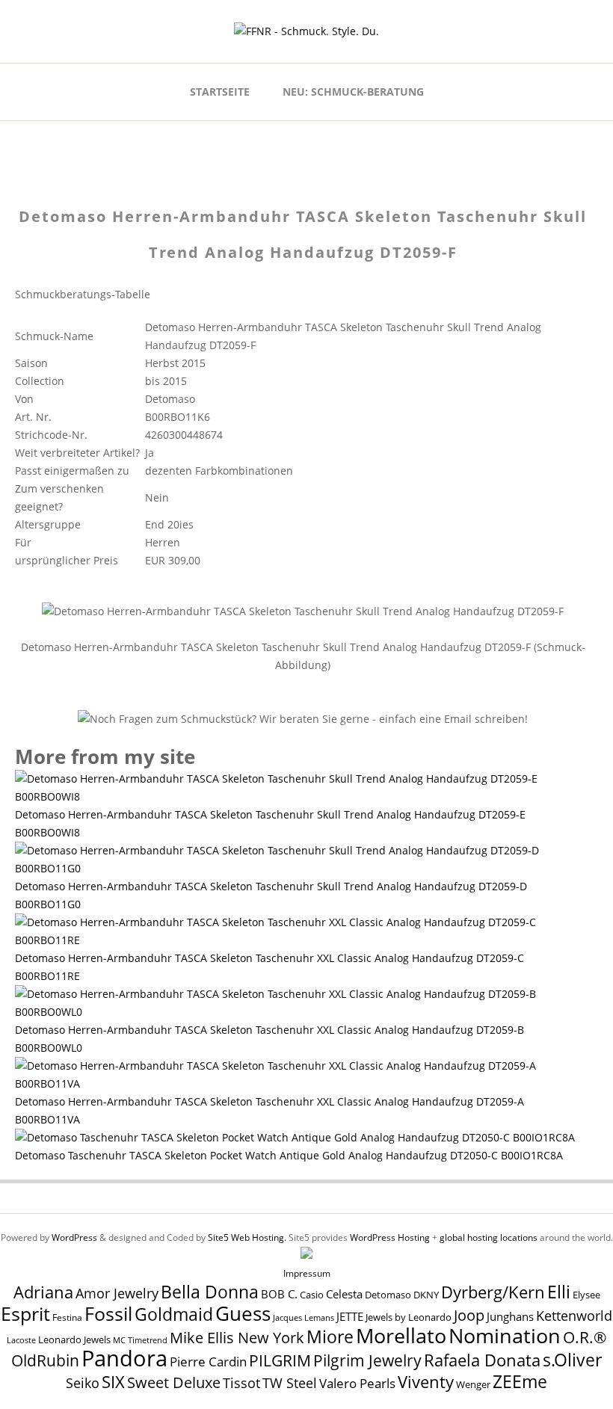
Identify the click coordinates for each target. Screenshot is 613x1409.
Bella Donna (210, 1292)
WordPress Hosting (390, 1237)
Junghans (510, 1317)
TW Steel (289, 1383)
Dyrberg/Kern (493, 1292)
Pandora (124, 1358)
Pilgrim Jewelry (367, 1360)
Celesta (344, 1294)
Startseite (220, 91)
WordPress (74, 1237)
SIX (113, 1381)
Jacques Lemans (303, 1317)
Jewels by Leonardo (409, 1317)
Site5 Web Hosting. (247, 1237)
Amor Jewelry (117, 1292)
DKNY (426, 1295)
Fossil (108, 1313)
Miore (330, 1336)
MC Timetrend (140, 1339)
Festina (67, 1317)
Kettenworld (574, 1316)
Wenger (473, 1384)
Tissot (241, 1382)
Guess (243, 1313)
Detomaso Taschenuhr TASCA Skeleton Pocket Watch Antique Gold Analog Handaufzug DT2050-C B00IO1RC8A (289, 1155)
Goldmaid (174, 1314)
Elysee (586, 1294)
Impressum (306, 1273)
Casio (312, 1295)
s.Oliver (572, 1360)
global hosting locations (488, 1237)
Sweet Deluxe (174, 1382)
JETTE (349, 1317)
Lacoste (21, 1340)
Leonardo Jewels (74, 1340)
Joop (469, 1314)
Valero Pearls (357, 1383)
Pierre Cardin (208, 1361)
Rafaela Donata (482, 1360)
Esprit (25, 1313)
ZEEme (520, 1381)
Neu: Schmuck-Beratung (353, 91)
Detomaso (388, 1295)
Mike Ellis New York (237, 1338)
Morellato (401, 1335)
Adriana (43, 1291)
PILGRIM (280, 1360)
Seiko (82, 1383)
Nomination (505, 1335)
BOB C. (279, 1293)
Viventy (426, 1382)
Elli (558, 1292)
